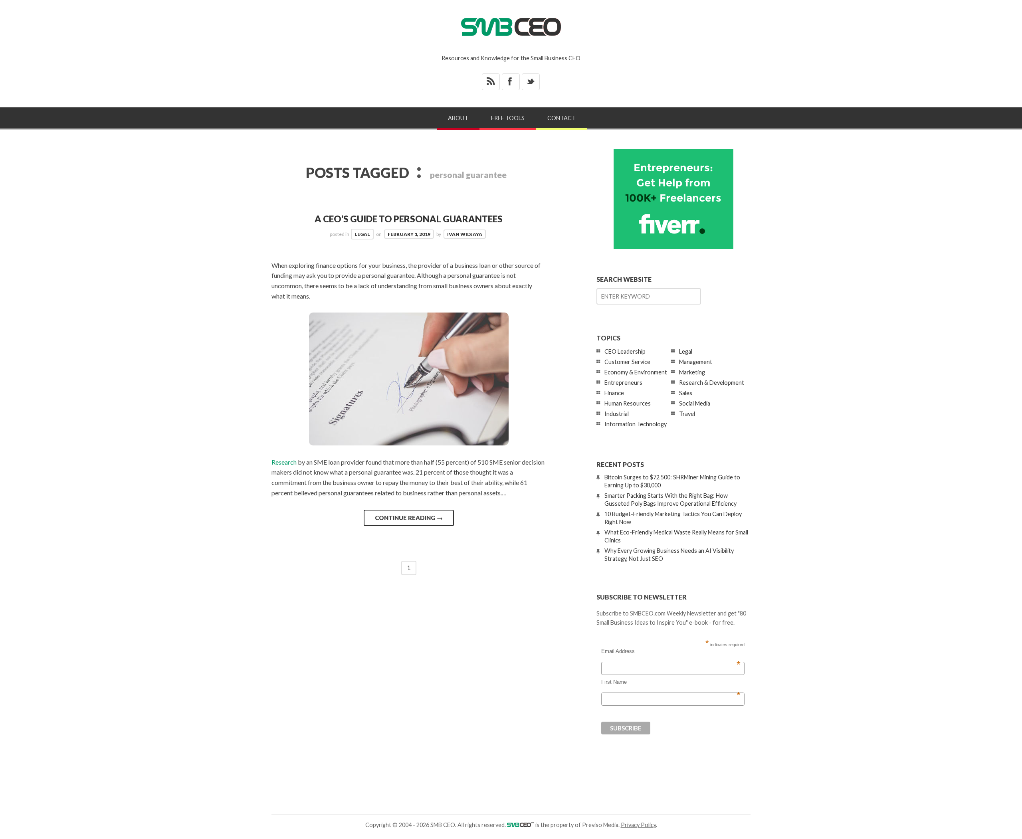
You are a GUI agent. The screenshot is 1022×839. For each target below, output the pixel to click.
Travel (687, 413)
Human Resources (627, 403)
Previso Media (600, 824)
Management (695, 361)
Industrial (616, 413)
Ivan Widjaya (464, 234)
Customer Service (627, 361)
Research (284, 462)
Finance (614, 393)
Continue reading (409, 517)
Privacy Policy (638, 824)
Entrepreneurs (623, 382)
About (458, 118)
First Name (671, 682)
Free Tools (508, 118)
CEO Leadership (625, 351)
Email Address (671, 651)
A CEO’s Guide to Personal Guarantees (409, 219)
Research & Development (711, 382)
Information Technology (635, 424)
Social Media (694, 403)
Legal (362, 234)
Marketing (692, 372)
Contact (561, 118)
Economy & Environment (635, 372)
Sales (685, 393)
